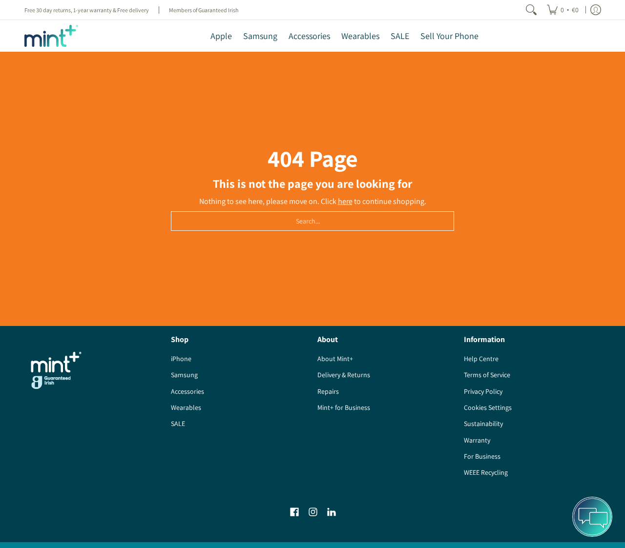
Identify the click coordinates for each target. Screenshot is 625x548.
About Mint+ (335, 358)
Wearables (186, 407)
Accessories (187, 391)
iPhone (181, 358)
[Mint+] (51, 36)
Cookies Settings (488, 407)
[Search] (531, 10)
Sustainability (483, 423)
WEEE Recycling (486, 472)
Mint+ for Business (343, 407)
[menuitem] (563, 10)
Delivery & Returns (343, 374)
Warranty (477, 440)
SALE (178, 423)
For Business (482, 456)
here (345, 201)
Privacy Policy (483, 391)
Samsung (184, 374)
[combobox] (312, 221)
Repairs (328, 391)
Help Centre (481, 358)
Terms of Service (487, 374)
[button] (294, 512)
